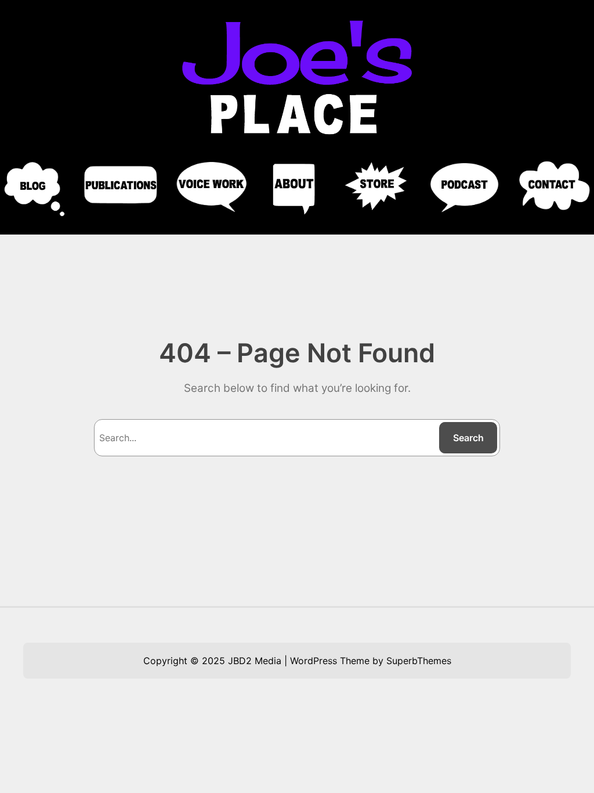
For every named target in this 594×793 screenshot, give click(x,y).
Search (468, 438)
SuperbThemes (418, 660)
